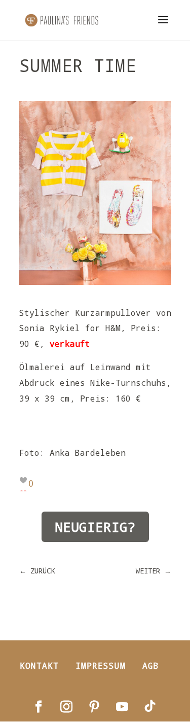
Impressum (100, 665)
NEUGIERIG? (95, 526)
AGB (150, 665)
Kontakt (39, 665)
